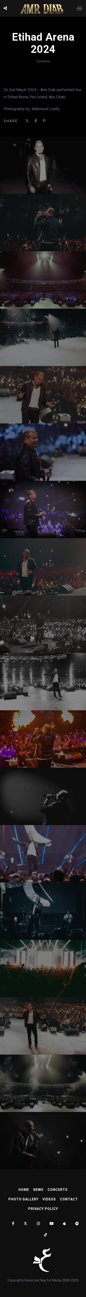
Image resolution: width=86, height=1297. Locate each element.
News (38, 1190)
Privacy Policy (43, 1209)
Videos (49, 1199)
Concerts (43, 61)
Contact (69, 1199)
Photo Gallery (23, 1199)
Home (23, 1190)
